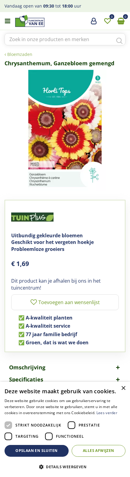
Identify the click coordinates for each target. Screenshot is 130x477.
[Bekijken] (120, 21)
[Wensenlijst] (107, 21)
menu (7, 21)
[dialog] (65, 429)
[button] (65, 466)
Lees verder (106, 412)
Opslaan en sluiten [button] (36, 450)
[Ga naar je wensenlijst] (107, 21)
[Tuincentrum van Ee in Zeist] (48, 21)
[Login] (93, 23)
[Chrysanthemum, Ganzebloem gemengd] (65, 130)
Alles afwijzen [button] (98, 450)
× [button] (123, 388)
